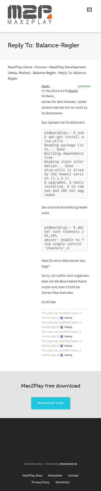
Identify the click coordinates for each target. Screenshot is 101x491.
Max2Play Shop (32, 476)
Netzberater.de (68, 464)
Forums (41, 67)
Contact (73, 476)
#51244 (73, 91)
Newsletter (55, 476)
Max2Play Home (20, 67)
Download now (51, 403)
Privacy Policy (41, 482)
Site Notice (62, 482)
